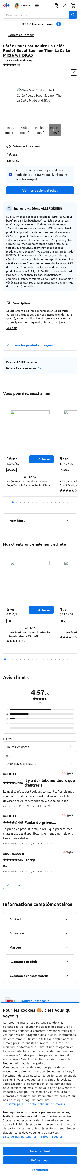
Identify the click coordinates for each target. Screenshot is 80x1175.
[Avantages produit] (66, 961)
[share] (74, 72)
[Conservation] (66, 933)
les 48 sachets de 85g (18, 60)
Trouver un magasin (34, 1001)
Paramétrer (40, 1170)
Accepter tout (40, 1151)
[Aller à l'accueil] (6, 5)
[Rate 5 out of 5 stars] (16, 64)
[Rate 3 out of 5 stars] (10, 64)
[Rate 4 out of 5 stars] (13, 64)
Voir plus (11, 327)
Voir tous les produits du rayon (29, 345)
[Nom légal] (66, 521)
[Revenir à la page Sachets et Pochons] (4, 34)
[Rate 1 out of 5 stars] (4, 64)
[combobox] (40, 15)
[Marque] (66, 947)
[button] (37, 5)
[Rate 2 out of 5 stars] (7, 64)
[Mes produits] (56, 5)
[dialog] (40, 1089)
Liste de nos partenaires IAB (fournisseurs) (32, 1136)
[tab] (9, 130)
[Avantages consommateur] (66, 976)
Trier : (6, 755)
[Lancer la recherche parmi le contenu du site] (73, 14)
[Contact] (66, 919)
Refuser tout (40, 1160)
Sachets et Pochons (21, 34)
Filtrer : (7, 738)
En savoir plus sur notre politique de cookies (34, 1104)
